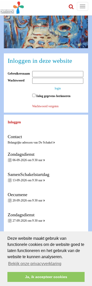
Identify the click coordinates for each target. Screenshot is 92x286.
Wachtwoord (17, 80)
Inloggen (14, 122)
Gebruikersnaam (20, 73)
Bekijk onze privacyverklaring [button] (34, 263)
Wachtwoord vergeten (45, 106)
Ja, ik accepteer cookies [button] (46, 277)
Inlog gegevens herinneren (53, 96)
